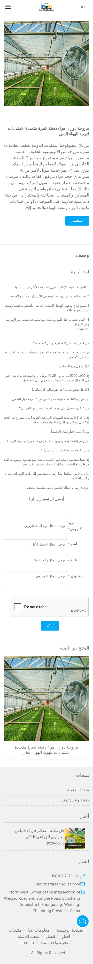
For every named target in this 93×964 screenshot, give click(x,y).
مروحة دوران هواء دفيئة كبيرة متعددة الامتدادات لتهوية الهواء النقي (46, 750)
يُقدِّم (50, 626)
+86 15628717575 (66, 876)
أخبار (66, 936)
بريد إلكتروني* (76, 526)
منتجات (15, 930)
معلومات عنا (39, 930)
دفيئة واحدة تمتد (75, 800)
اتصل (50, 936)
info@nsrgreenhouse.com (57, 884)
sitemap (27, 943)
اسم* (72, 544)
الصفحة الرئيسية (70, 930)
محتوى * (75, 576)
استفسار (77, 221)
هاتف (72, 560)
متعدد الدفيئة (78, 790)
